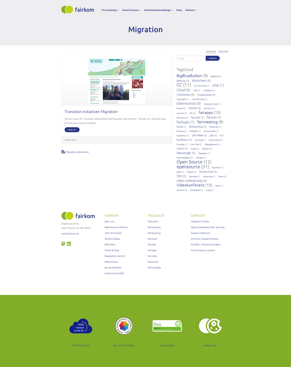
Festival (180, 131)
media (193, 148)
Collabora (207, 90)
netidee (199, 157)
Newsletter (111, 255)
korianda (199, 139)
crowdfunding (198, 99)
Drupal (180, 108)
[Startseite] (78, 9)
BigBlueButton (189, 75)
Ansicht (72, 129)
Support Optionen (200, 232)
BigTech (214, 76)
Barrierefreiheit (113, 267)
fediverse (213, 126)
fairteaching (196, 126)
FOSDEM (193, 131)
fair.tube (152, 255)
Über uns (109, 221)
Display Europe (211, 103)
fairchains (181, 117)
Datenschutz (186, 103)
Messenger (184, 153)
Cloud (181, 90)
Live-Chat (194, 144)
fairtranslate (154, 267)
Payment (216, 167)
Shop (179, 10)
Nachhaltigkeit (183, 157)
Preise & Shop (112, 250)
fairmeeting (207, 121)
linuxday (180, 144)
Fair (191, 113)
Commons (183, 94)
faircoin (212, 117)
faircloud (152, 238)
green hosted (167, 345)
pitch (179, 171)
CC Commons (200, 85)
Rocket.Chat (206, 171)
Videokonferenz (190, 185)
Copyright (181, 99)
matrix (180, 148)
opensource (188, 166)
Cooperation (204, 94)
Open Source (189, 161)
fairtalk (180, 126)
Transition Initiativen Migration (91, 111)
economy (208, 108)
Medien (205, 148)
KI (221, 135)
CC (179, 85)
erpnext (180, 113)
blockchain (199, 80)
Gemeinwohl (210, 131)
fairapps (206, 112)
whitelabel (195, 189)
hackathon (181, 135)
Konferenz (182, 139)
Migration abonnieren (77, 151)
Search (213, 58)
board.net (153, 261)
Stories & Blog (112, 238)
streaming (207, 176)
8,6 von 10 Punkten (124, 345)
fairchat (195, 117)
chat (215, 85)
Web (217, 185)
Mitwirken (110, 244)
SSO (179, 176)
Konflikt (195, 244)
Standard (193, 176)
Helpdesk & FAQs (200, 221)
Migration (202, 153)
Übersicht (153, 221)
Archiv (121, 255)
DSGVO (193, 108)
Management (211, 144)
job (211, 135)
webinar (180, 189)
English (223, 51)
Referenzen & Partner (116, 227)
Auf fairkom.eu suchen (203, 250)
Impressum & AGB (114, 273)
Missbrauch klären (211, 244)
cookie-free (210, 345)
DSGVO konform (81, 345)
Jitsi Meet (197, 135)
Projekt (190, 171)
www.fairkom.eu (70, 233)
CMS (195, 90)
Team (220, 176)
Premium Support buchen (204, 238)
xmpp (208, 189)
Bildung (181, 80)
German (211, 51)
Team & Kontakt (113, 232)
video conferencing (189, 180)
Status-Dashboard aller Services (208, 227)
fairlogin (183, 122)
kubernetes (214, 139)
